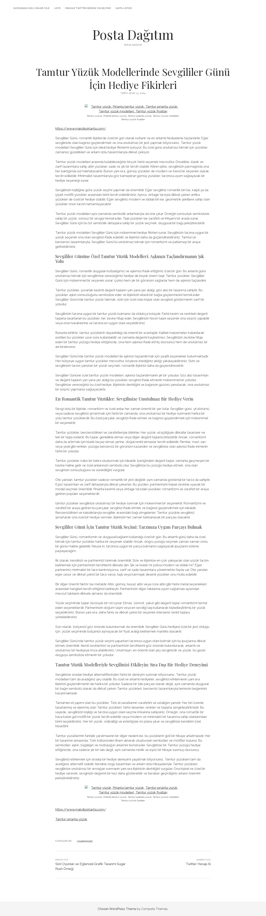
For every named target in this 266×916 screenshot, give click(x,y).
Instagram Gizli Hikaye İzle (31, 8)
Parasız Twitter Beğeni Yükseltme (88, 8)
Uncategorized (84, 841)
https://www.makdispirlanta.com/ (80, 128)
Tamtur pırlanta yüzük (71, 819)
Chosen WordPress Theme (117, 909)
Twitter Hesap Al (198, 864)
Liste (57, 8)
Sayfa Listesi (123, 8)
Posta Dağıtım (133, 34)
